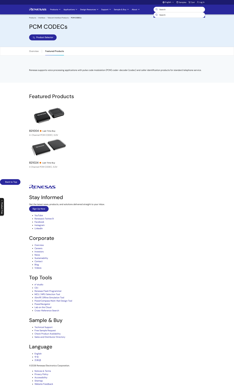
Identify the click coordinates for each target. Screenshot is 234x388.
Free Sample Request (45, 330)
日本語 (38, 360)
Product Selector (44, 37)
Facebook (39, 221)
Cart (193, 2)
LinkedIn (39, 228)
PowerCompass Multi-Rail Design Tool (53, 300)
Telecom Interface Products (58, 18)
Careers (38, 248)
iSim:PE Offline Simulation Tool (49, 297)
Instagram (40, 225)
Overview (34, 51)
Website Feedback (44, 384)
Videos (38, 267)
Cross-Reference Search (47, 310)
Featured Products (54, 51)
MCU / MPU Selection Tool (47, 294)
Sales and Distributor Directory (50, 337)
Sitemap (39, 380)
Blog (37, 264)
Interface (41, 18)
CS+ (36, 287)
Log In (201, 2)
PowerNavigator (42, 304)
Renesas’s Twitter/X (44, 218)
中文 (37, 356)
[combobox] (179, 15)
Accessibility (41, 377)
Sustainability (41, 258)
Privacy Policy (41, 374)
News (37, 254)
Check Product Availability (48, 333)
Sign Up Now (38, 208)
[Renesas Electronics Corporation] (37, 9)
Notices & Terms (43, 371)
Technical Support (44, 327)
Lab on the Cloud (43, 307)
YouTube (39, 215)
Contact (39, 261)
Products (32, 18)
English (38, 353)
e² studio (39, 284)
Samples (182, 2)
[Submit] (156, 15)
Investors (39, 251)
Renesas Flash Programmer (48, 291)
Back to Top (11, 182)
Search (179, 9)
